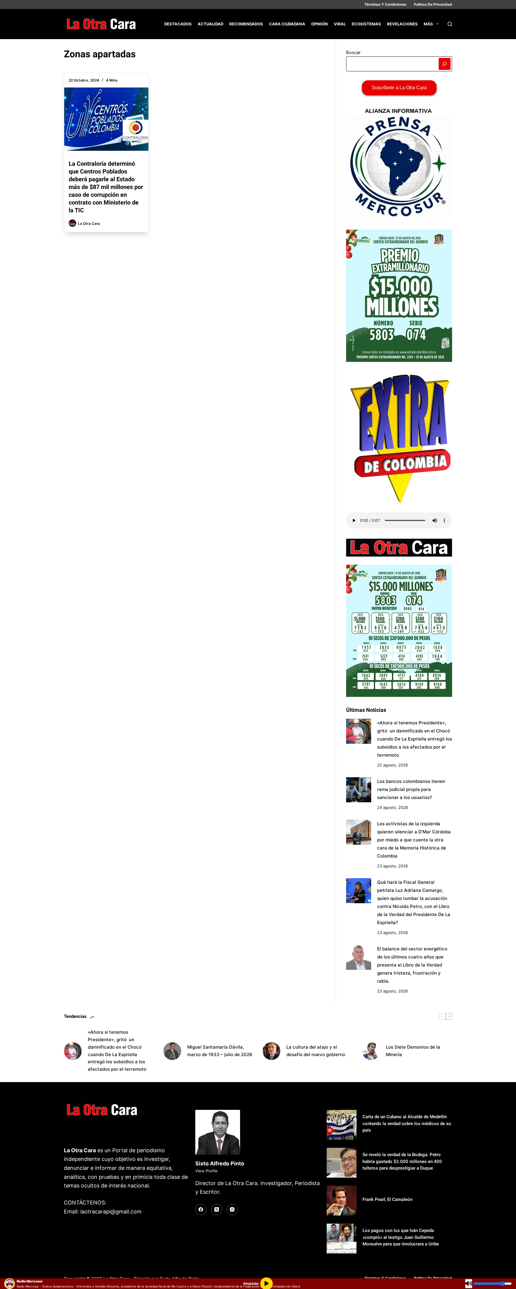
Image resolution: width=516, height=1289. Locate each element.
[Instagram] (232, 1209)
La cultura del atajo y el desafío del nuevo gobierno (315, 1050)
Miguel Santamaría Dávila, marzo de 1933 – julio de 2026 (219, 1050)
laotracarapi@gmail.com (111, 1211)
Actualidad (210, 23)
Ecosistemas (366, 23)
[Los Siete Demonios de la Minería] (371, 1051)
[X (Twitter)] (216, 1209)
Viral (340, 23)
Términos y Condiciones (385, 4)
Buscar (353, 52)
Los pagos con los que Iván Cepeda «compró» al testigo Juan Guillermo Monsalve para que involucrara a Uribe (401, 1237)
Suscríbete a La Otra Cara (399, 87)
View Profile (206, 1170)
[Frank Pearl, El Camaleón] (342, 1201)
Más (428, 23)
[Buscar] (450, 24)
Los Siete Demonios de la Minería (413, 1050)
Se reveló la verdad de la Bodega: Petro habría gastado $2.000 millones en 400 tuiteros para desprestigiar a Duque (402, 1161)
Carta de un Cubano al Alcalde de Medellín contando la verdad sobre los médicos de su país (407, 1123)
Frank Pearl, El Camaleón (387, 1199)
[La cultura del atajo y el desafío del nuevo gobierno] (271, 1051)
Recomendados (246, 23)
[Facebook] (201, 1209)
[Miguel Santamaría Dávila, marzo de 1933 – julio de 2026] (172, 1051)
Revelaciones (402, 23)
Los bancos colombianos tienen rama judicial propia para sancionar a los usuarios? (411, 789)
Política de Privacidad (433, 4)
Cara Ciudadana (287, 23)
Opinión (319, 23)
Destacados (178, 23)
